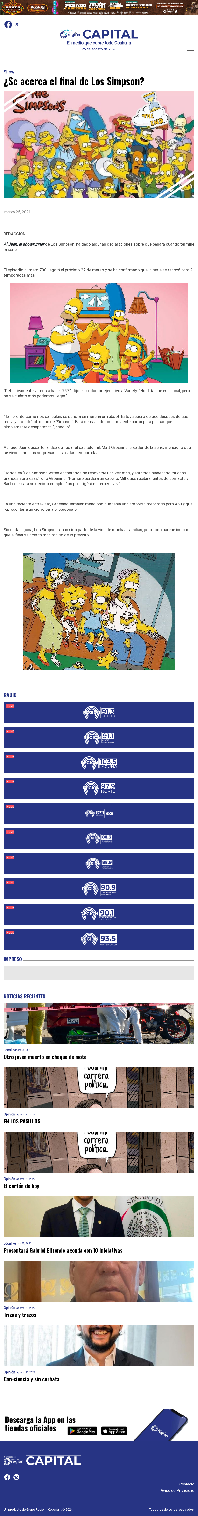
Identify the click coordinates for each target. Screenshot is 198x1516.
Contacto (186, 1484)
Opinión (9, 1114)
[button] (190, 51)
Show (9, 72)
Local (8, 1050)
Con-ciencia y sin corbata (32, 1379)
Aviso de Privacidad (177, 1490)
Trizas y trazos (20, 1315)
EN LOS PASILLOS (22, 1121)
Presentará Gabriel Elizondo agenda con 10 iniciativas (63, 1250)
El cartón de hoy (21, 1186)
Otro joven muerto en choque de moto (45, 1057)
